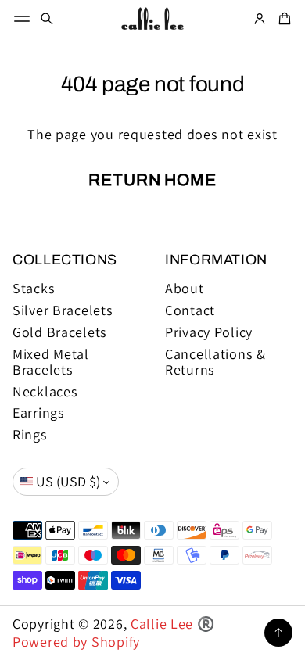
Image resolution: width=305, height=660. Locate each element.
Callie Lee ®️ (173, 624)
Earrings (39, 413)
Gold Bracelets (60, 332)
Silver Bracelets (63, 310)
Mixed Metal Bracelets (51, 362)
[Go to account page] (259, 18)
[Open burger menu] (22, 18)
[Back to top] (278, 633)
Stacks (34, 288)
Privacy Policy (209, 332)
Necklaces (45, 392)
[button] (46, 18)
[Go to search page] (46, 18)
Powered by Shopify (76, 642)
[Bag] (282, 18)
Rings (30, 435)
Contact (190, 310)
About (184, 288)
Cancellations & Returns (215, 362)
